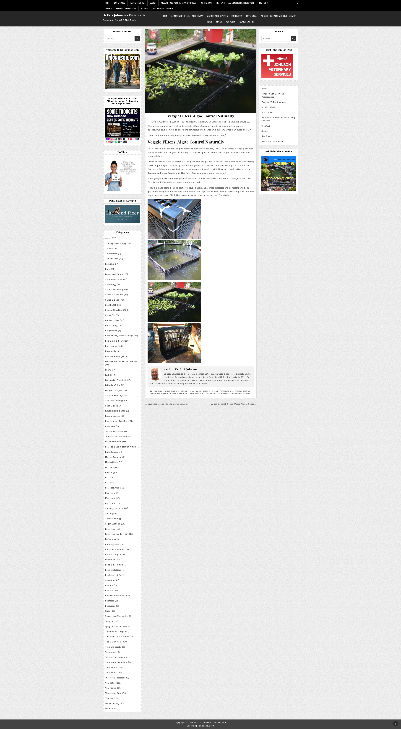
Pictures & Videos (114, 549)
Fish (186, 121)
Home (107, 2)
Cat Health (110, 305)
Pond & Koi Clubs (114, 564)
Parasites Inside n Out (116, 534)
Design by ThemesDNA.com (200, 725)
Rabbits (109, 585)
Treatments (111, 667)
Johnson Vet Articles (116, 436)
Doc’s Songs (119, 2)
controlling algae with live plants (174, 391)
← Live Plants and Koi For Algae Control (166, 404)
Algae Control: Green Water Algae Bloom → (234, 404)
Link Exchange (112, 452)
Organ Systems (112, 523)
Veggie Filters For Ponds (241, 393)
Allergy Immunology (115, 243)
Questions (110, 580)
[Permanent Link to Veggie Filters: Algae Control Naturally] (201, 71)
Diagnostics (111, 330)
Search (153, 2)
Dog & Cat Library (114, 341)
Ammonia (110, 248)
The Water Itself (243, 121)
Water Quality (112, 703)
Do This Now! (206, 2)
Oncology (110, 513)
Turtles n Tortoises (115, 677)
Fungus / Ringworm (115, 390)
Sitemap (144, 8)
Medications (111, 462)
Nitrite (109, 482)
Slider (108, 611)
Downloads (110, 351)
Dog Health (111, 346)
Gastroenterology (114, 400)
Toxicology (110, 652)
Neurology (110, 472)
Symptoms (110, 621)
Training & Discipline (116, 662)
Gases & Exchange (114, 395)
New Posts (263, 2)
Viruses (109, 698)
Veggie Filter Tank (168, 393)
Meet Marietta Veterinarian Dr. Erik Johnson (235, 2)
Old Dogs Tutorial (114, 508)
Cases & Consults (114, 294)
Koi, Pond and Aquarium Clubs (120, 446)
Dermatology (111, 325)
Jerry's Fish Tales (114, 431)
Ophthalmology (113, 518)
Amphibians (111, 253)
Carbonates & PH (113, 279)
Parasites (110, 529)
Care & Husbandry (114, 289)
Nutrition (110, 493)
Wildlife (109, 708)
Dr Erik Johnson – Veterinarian (125, 15)
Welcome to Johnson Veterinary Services (178, 2)
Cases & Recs (112, 300)
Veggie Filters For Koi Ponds (218, 393)
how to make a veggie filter (202, 391)
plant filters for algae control (228, 391)
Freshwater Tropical (198, 121)
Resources (110, 606)
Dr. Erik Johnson (161, 122)
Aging (108, 238)
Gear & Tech (111, 405)
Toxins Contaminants (116, 657)
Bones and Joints (114, 274)
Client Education (113, 310)
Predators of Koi (113, 575)
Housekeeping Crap (115, 410)
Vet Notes (110, 683)
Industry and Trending (116, 421)
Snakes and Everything (116, 616)
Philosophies (112, 544)
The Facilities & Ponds (117, 636)
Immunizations (112, 416)
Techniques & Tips (115, 631)
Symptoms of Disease (116, 626)
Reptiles (109, 600)
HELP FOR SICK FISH (137, 2)
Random (109, 590)
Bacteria (109, 264)
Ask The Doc (111, 258)
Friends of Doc (112, 385)
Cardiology (110, 284)
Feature (109, 369)
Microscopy (111, 467)
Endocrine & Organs (115, 356)
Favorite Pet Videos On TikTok (121, 361)
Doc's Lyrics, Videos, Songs (119, 335)
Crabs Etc (110, 315)
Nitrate (109, 477)
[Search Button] (296, 3)
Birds (107, 269)
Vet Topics (110, 688)
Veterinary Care (113, 693)
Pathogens (110, 539)
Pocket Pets (111, 559)
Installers (110, 426)
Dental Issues (112, 320)
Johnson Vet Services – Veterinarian (120, 8)
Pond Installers (113, 570)
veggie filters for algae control (191, 393)
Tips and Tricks (113, 647)
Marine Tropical (113, 457)
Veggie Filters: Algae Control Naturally (200, 116)
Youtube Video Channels (163, 8)
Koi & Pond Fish (215, 121)
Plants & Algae (228, 121)
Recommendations (114, 595)
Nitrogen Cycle (113, 487)
